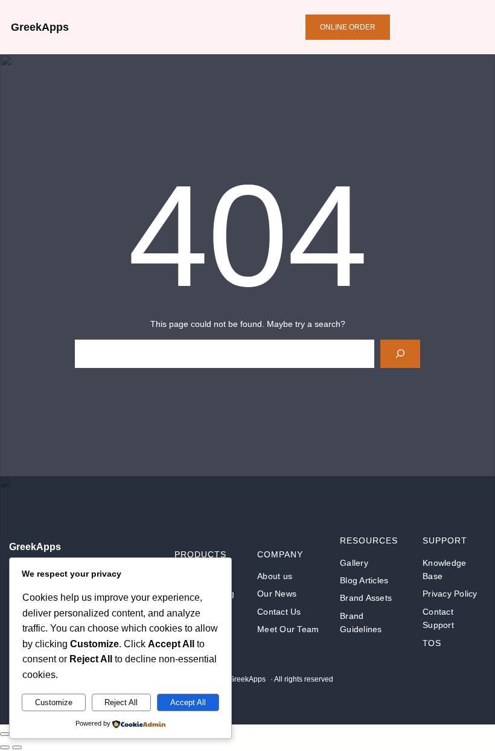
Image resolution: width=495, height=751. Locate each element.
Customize (53, 702)
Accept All (188, 702)
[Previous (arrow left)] (5, 747)
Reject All (121, 702)
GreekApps (40, 27)
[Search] (400, 354)
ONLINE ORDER (347, 27)
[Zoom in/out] (5, 734)
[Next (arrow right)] (17, 747)
